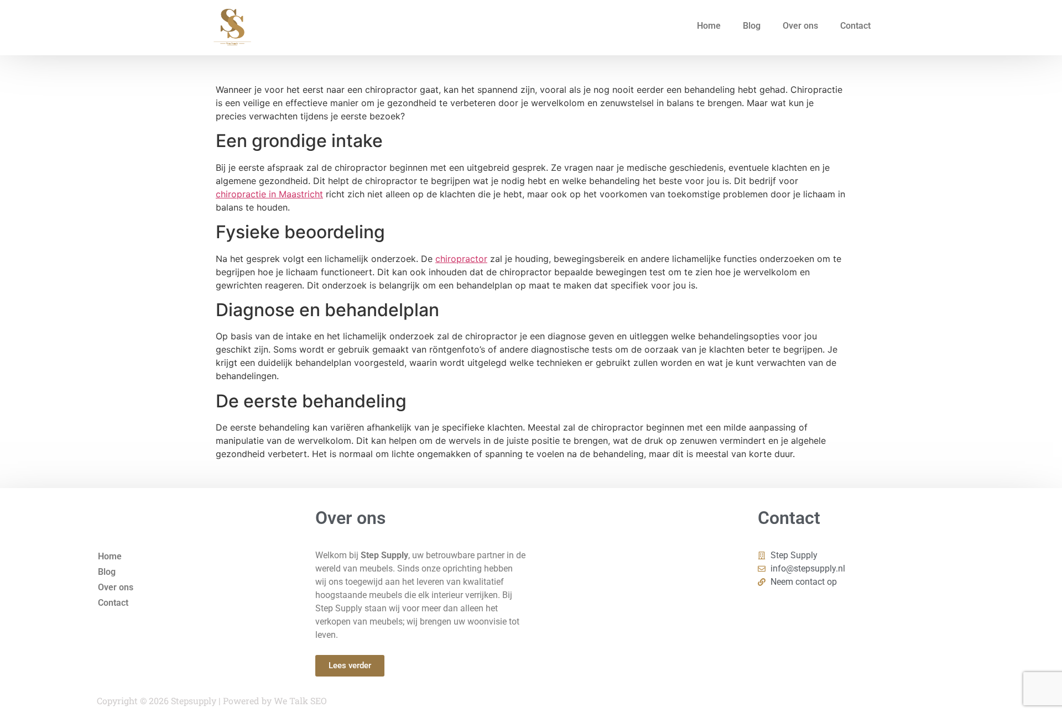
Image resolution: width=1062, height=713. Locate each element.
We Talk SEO (300, 700)
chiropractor (461, 258)
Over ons (800, 25)
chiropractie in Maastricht (269, 194)
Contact (855, 25)
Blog (752, 25)
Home (709, 25)
